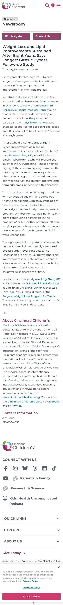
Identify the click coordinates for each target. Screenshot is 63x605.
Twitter (16, 405)
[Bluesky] (25, 468)
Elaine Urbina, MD (20, 155)
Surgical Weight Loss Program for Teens (28, 296)
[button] (47, 5)
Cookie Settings (31, 587)
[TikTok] (54, 468)
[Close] (58, 567)
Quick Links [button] (15, 518)
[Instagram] (15, 468)
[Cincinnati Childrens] (31, 445)
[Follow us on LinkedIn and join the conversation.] (44, 468)
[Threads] (35, 468)
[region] (31, 583)
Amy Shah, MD (50, 279)
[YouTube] (5, 478)
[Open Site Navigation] (58, 5)
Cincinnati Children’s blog (24, 401)
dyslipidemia (33, 122)
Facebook (53, 401)
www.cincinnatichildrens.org (21, 397)
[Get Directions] (53, 5)
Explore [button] (12, 530)
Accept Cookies (31, 596)
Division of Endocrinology (42, 283)
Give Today (11, 553)
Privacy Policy (30, 581)
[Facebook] (5, 468)
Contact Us (43, 36)
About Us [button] (13, 541)
